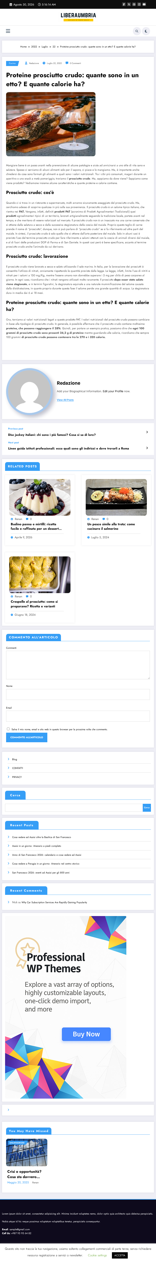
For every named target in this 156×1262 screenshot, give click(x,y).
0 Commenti (75, 63)
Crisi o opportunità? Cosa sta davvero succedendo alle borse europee (26, 1174)
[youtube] (144, 4)
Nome (9, 686)
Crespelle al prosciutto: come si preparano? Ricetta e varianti (34, 603)
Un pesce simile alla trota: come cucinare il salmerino (111, 526)
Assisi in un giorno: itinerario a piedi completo (36, 846)
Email (9, 708)
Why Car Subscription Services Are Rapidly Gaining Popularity (54, 902)
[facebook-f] (124, 4)
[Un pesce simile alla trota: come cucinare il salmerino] (116, 497)
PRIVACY (17, 777)
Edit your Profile (113, 391)
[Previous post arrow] (147, 432)
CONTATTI (17, 768)
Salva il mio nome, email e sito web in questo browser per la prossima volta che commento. (60, 729)
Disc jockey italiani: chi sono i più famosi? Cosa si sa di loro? (52, 435)
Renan (18, 519)
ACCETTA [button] (119, 1255)
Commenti (11, 648)
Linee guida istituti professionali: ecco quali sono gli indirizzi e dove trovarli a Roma (68, 448)
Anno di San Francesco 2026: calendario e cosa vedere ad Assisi (46, 855)
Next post (13, 442)
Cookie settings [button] (97, 1255)
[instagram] (139, 4)
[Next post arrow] (147, 448)
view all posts (65, 400)
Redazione (34, 63)
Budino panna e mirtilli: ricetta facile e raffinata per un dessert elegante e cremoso (35, 526)
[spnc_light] (146, 31)
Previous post (15, 428)
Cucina (12, 63)
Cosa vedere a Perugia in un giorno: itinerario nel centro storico (45, 864)
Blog (14, 759)
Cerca (15, 795)
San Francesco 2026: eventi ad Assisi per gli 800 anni (40, 872)
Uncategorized (17, 1142)
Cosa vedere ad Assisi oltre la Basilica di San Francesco (41, 837)
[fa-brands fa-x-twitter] (129, 4)
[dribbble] (134, 4)
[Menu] (8, 31)
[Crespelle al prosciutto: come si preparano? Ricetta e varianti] (39, 574)
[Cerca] (137, 31)
